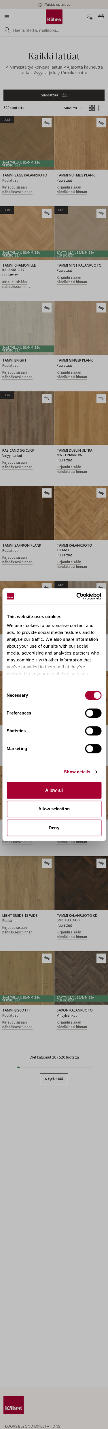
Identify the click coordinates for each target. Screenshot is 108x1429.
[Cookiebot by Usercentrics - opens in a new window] (76, 596)
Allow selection (54, 808)
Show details (77, 771)
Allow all (54, 790)
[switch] (93, 713)
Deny (54, 827)
